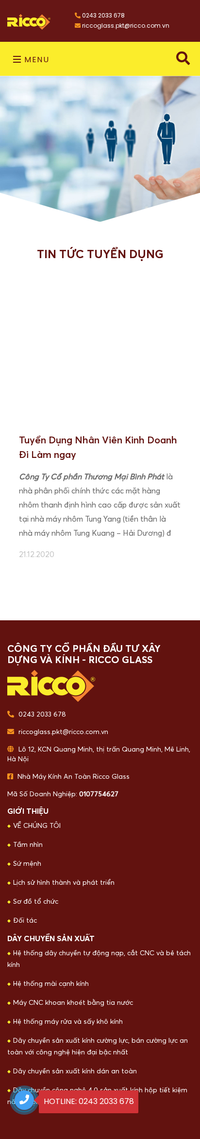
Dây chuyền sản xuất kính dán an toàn (75, 1071)
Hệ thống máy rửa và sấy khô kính (68, 1021)
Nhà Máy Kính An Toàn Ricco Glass (73, 776)
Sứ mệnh (27, 863)
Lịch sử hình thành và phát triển (64, 882)
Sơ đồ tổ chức (35, 901)
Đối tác (25, 920)
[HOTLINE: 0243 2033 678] (24, 1100)
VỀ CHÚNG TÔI (37, 826)
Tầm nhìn (28, 844)
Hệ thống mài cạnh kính (51, 984)
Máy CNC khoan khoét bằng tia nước (73, 1002)
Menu (36, 59)
